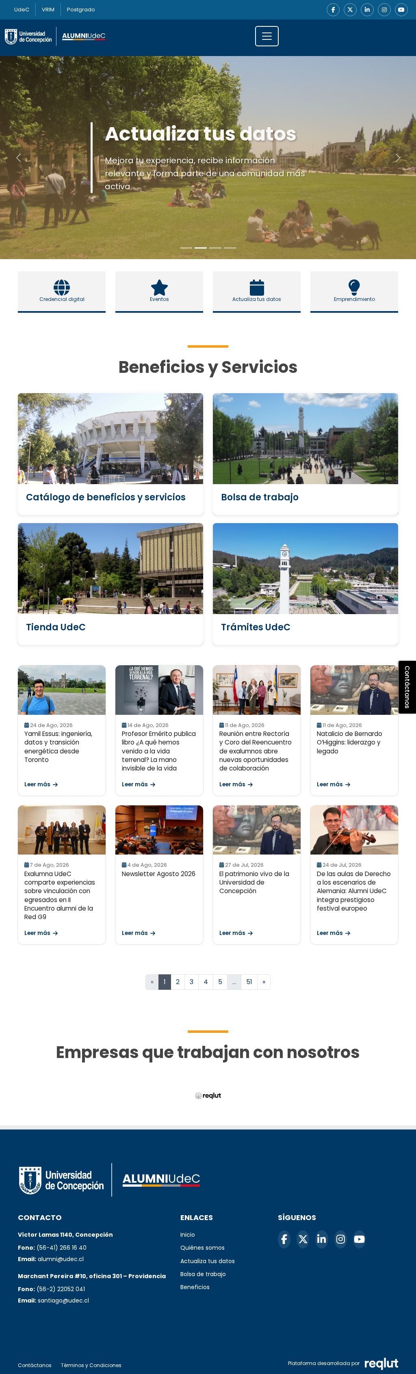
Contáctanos (35, 1365)
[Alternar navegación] (267, 36)
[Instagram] (384, 9)
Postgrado (81, 9)
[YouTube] (401, 9)
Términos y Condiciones (91, 1365)
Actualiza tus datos (207, 1261)
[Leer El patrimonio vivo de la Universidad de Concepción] (257, 830)
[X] (350, 9)
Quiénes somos (202, 1248)
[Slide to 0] (186, 248)
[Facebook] (333, 9)
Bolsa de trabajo (203, 1274)
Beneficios (195, 1287)
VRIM (48, 9)
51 (249, 982)
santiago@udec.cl (63, 1300)
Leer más (37, 784)
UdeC (21, 9)
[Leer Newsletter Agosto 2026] (159, 830)
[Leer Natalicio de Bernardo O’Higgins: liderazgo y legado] (354, 690)
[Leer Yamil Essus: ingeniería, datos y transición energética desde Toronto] (62, 690)
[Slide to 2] (215, 248)
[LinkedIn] (367, 9)
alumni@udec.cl (61, 1259)
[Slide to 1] (201, 248)
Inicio (187, 1235)
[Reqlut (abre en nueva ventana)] (208, 1096)
